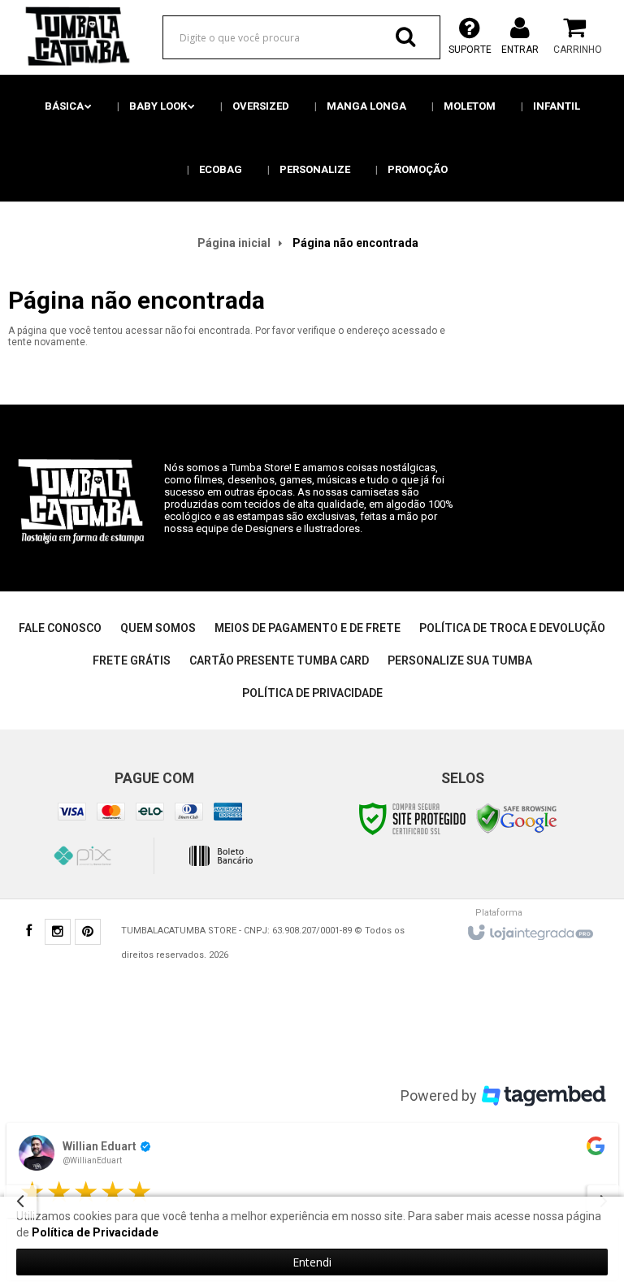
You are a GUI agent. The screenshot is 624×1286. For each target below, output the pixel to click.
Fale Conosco (60, 627)
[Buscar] (405, 36)
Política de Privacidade (312, 692)
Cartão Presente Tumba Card (279, 660)
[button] (595, 1146)
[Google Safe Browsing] (516, 818)
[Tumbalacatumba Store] (75, 36)
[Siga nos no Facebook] (28, 932)
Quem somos (158, 627)
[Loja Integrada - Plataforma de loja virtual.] (529, 928)
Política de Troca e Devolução (512, 627)
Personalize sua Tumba (460, 660)
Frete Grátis (132, 660)
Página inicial (234, 242)
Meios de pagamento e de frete (307, 627)
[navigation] (20, 1201)
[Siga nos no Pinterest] (88, 933)
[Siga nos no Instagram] (58, 933)
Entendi (312, 1262)
